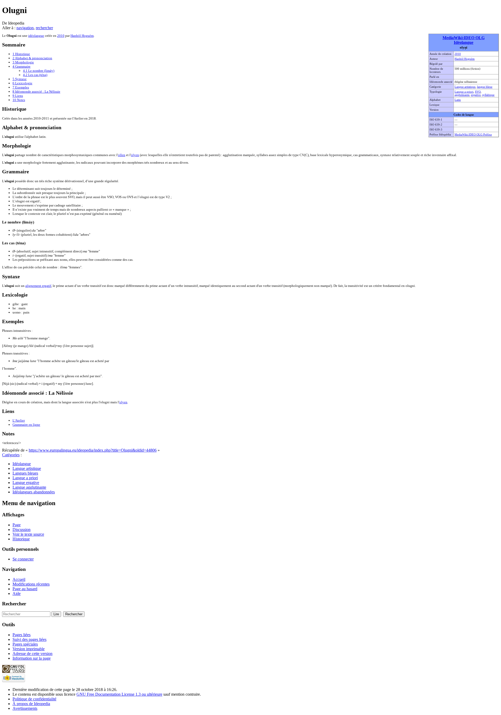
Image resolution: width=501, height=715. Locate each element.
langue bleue (484, 86)
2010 (458, 53)
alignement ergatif (38, 286)
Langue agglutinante (29, 487)
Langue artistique (465, 86)
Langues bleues (25, 473)
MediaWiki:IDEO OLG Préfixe (473, 134)
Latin (458, 99)
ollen (121, 155)
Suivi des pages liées (29, 639)
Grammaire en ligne (26, 425)
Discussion (22, 529)
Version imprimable (29, 649)
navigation (25, 28)
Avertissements (25, 708)
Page (17, 525)
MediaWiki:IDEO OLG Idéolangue (464, 40)
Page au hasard (25, 589)
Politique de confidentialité (34, 699)
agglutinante (462, 94)
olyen (135, 155)
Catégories (11, 455)
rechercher (44, 28)
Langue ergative (26, 482)
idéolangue (36, 36)
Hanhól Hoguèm (465, 58)
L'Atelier (19, 420)
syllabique (488, 94)
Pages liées (22, 635)
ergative (476, 94)
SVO (478, 91)
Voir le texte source (28, 534)
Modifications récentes (31, 584)
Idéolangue (22, 464)
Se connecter (23, 559)
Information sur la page (32, 658)
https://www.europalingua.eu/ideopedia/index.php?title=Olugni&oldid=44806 (93, 450)
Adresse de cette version (32, 653)
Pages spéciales (25, 644)
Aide (17, 593)
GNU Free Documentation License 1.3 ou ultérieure (119, 694)
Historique (21, 539)
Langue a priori (464, 91)
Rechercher (14, 603)
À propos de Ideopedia (31, 703)
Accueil (19, 579)
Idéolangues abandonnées (34, 492)
